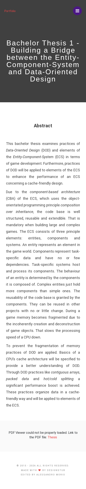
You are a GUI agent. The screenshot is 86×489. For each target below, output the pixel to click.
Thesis (52, 437)
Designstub (56, 470)
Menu (77, 10)
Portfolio (10, 11)
